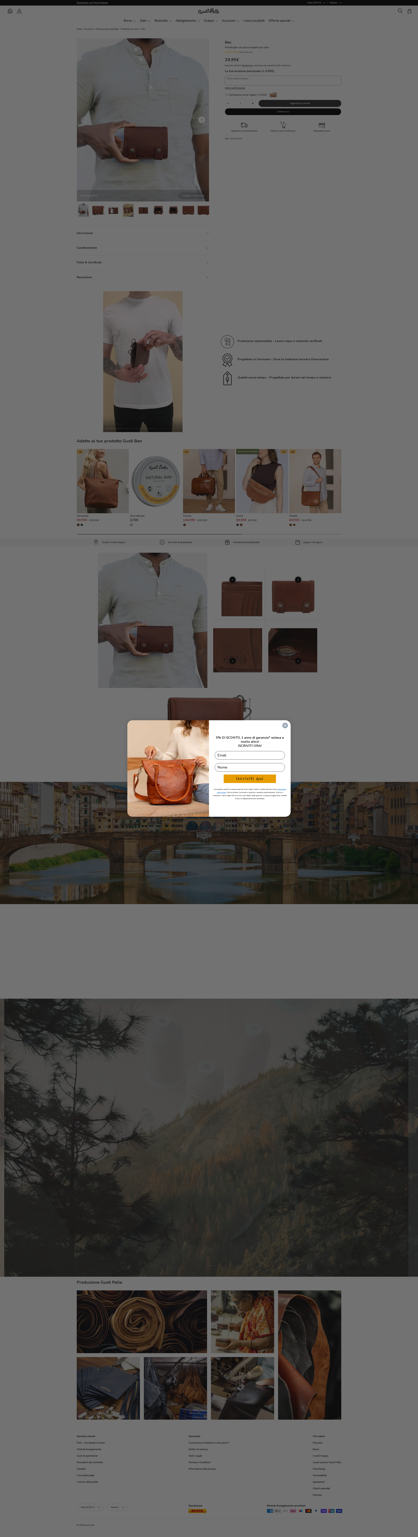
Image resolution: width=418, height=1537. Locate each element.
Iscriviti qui (250, 778)
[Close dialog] (285, 725)
